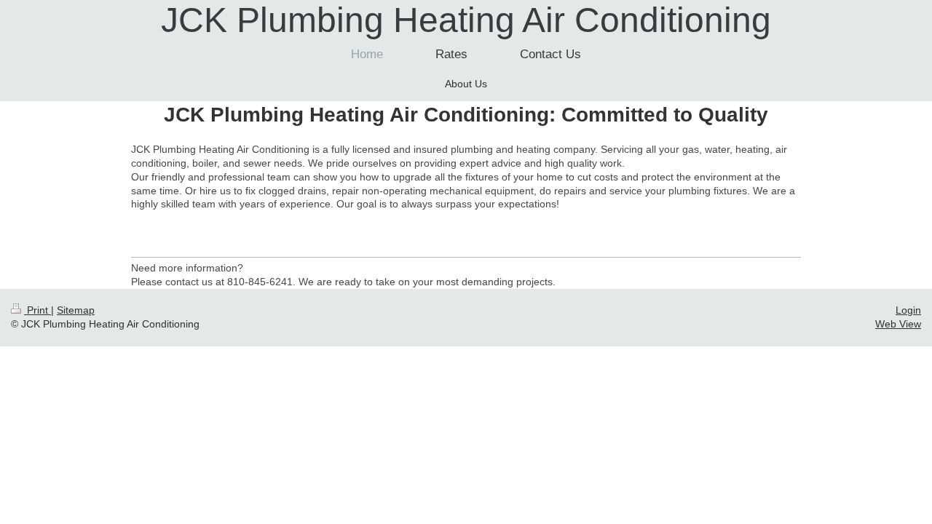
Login (908, 310)
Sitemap (76, 310)
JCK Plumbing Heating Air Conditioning (466, 20)
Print (37, 310)
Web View (898, 324)
